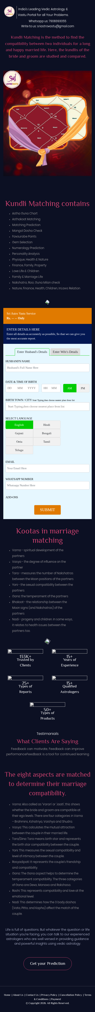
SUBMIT (47, 510)
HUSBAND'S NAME (18, 361)
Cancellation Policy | (72, 995)
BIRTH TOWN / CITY (40, 400)
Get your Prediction (47, 964)
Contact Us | (33, 995)
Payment (56, 999)
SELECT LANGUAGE (19, 418)
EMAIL (10, 461)
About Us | (19, 995)
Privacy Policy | (50, 995)
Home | (8, 995)
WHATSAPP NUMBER (19, 479)
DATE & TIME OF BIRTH (21, 381)
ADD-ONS (12, 497)
